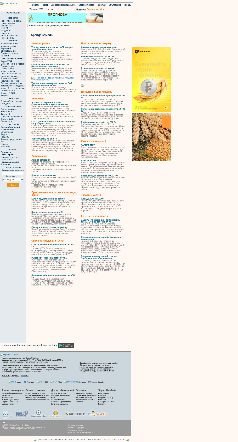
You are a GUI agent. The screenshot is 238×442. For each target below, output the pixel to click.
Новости (35, 5)
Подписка (81, 9)
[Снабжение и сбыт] (7, 413)
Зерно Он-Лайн (107, 390)
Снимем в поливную (99, 47)
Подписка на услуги (76, 428)
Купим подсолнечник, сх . (48, 199)
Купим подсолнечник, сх (97, 68)
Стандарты (6, 103)
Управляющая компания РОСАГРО (99, 176)
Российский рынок (9, 43)
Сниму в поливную (49, 227)
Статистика (6, 121)
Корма (53, 398)
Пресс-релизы (7, 38)
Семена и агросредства (61, 402)
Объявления (115, 5)
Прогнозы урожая (9, 53)
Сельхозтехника (86, 5)
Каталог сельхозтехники (35, 393)
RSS (46, 382)
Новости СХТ (7, 111)
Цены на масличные (11, 73)
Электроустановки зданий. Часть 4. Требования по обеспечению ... (99, 257)
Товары (127, 5)
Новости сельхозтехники (35, 398)
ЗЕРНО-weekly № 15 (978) (44, 139)
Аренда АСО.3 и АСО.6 (93, 199)
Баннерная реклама (84, 393)
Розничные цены (10, 78)
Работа (4, 144)
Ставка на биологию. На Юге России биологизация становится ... (50, 65)
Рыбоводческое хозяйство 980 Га (49, 258)
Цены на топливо (9, 76)
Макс (19, 382)
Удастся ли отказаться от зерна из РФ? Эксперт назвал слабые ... (51, 84)
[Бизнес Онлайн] (38, 413)
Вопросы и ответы (9, 157)
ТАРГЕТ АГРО (88, 145)
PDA (60, 382)
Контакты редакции (75, 425)
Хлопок (4, 95)
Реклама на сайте (75, 430)
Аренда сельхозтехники (43, 175)
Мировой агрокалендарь (12, 88)
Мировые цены (8, 71)
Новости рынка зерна (11, 21)
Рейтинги (5, 55)
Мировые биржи (8, 68)
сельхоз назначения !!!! (47, 212)
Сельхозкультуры (58, 393)
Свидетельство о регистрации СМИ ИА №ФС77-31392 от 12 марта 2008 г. (32, 360)
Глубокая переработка (11, 83)
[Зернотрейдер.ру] (75, 413)
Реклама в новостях (84, 398)
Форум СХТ (6, 114)
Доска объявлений (62, 390)
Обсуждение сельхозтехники (37, 395)
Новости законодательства (9, 34)
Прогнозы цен (7, 66)
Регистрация (103, 393)
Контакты (5, 164)
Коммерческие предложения (37, 400)
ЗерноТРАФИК (8, 93)
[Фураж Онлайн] (56, 413)
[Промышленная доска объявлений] (22, 413)
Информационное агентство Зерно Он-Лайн (20, 358)
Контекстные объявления (86, 395)
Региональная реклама (85, 400)
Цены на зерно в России (12, 64)
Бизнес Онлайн (97, 382)
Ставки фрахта (8, 90)
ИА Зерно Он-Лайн (106, 402)
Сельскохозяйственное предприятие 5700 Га (53, 245)
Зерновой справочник (11, 101)
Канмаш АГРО (88, 160)
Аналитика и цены (13, 390)
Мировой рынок (8, 46)
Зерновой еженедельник (63, 5)
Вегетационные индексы (12, 86)
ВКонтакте (81, 382)
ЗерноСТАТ (6, 395)
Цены (45, 5)
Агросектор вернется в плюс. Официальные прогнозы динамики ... (51, 103)
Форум (4, 134)
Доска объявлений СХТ (12, 116)
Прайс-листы (7, 159)
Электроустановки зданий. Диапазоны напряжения (101, 238)
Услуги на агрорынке (59, 404)
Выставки (5, 146)
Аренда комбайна (40, 160)
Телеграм (30, 382)
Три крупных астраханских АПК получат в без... (52, 48)
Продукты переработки (60, 395)
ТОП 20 (4, 28)
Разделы (5, 137)
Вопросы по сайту (105, 398)
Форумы (101, 5)
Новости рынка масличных (8, 24)
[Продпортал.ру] (97, 413)
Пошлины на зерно (10, 81)
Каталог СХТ (7, 119)
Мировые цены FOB (10, 402)
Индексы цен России (10, 400)
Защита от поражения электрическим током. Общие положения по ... (100, 221)
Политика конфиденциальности (80, 432)
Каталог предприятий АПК (11, 140)
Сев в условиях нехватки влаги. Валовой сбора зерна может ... (53, 122)
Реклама (24, 375)
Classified (79, 402)
